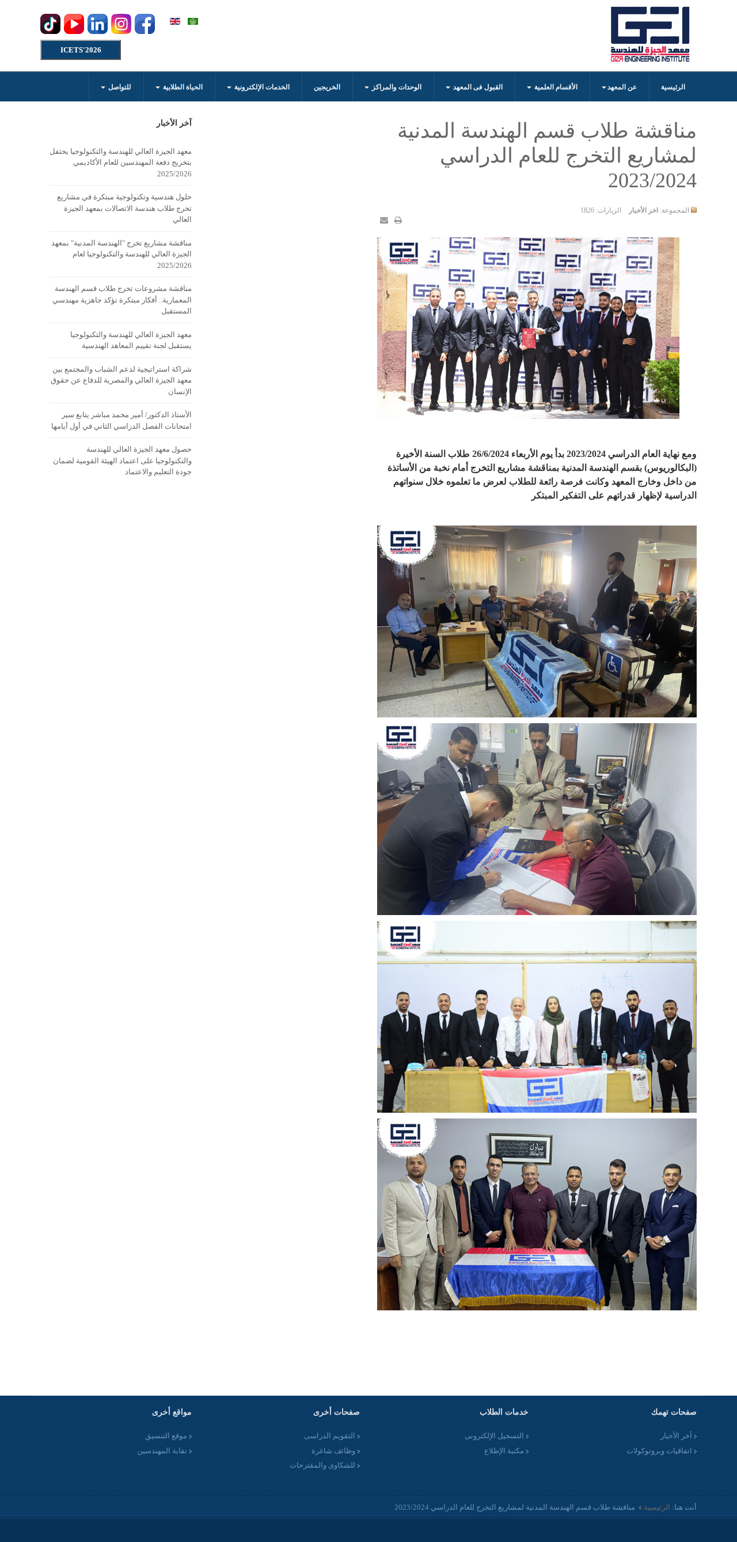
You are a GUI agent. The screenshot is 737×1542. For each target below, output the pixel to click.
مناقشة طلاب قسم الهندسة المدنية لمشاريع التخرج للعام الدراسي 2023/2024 (547, 155)
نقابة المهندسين (162, 1450)
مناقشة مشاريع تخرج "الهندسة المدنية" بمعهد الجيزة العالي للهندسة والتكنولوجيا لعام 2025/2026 (121, 254)
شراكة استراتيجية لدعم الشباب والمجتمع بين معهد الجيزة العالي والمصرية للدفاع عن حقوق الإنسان (121, 380)
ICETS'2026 (80, 50)
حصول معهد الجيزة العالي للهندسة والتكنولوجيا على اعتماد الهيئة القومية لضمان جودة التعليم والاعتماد (122, 460)
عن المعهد (622, 87)
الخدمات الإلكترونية (261, 87)
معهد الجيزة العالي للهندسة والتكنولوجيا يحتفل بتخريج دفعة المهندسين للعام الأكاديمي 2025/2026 (121, 162)
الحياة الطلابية (182, 87)
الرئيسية (673, 87)
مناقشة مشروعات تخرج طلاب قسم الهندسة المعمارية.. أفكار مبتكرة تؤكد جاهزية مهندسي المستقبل (122, 299)
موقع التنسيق (166, 1435)
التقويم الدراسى (329, 1435)
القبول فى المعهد (477, 87)
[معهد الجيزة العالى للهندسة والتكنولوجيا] (650, 34)
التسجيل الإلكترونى (494, 1435)
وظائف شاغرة (333, 1450)
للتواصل (119, 87)
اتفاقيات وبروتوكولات (659, 1450)
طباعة (398, 220)
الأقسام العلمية (555, 87)
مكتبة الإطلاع (504, 1450)
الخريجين (327, 87)
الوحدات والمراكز (395, 87)
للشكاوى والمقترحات (322, 1465)
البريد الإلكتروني (384, 220)
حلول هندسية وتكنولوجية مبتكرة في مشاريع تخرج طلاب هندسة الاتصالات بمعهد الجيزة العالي (124, 208)
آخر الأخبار (676, 1435)
